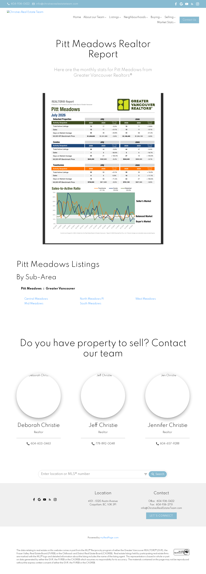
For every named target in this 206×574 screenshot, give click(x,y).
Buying (155, 17)
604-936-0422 (20, 4)
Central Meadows (36, 299)
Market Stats (165, 22)
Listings (114, 17)
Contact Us (189, 20)
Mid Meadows (33, 303)
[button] (18, 3)
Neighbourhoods (135, 17)
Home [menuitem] (77, 17)
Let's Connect (161, 516)
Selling (169, 17)
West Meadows (145, 299)
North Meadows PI (92, 299)
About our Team (93, 17)
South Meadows (90, 303)
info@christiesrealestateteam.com (57, 4)
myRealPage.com (109, 538)
